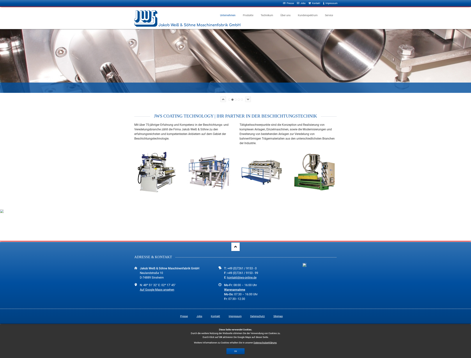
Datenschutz (257, 316)
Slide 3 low (235, 99)
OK (235, 351)
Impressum (235, 316)
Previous (223, 99)
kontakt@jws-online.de (241, 277)
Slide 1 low (229, 99)
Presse (184, 316)
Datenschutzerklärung (265, 342)
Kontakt (215, 316)
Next (248, 99)
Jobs (199, 316)
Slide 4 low (239, 99)
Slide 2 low (232, 99)
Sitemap (278, 316)
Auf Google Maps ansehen (157, 289)
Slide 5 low (242, 99)
